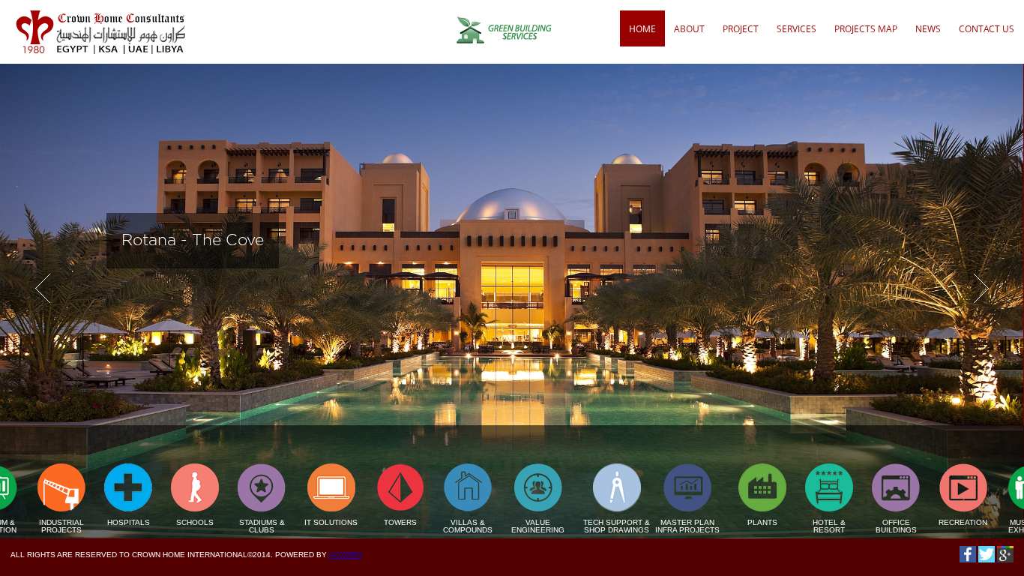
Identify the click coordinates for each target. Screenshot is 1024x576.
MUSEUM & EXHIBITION (986, 526)
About (689, 28)
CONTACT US (986, 28)
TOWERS (356, 522)
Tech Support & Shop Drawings (573, 526)
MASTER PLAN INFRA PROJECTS (644, 526)
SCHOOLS (151, 522)
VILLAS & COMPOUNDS (424, 526)
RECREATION (919, 522)
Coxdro (345, 554)
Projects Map (865, 28)
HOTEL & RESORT (785, 526)
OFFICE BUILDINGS (852, 526)
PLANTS (719, 522)
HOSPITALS (85, 522)
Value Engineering (494, 526)
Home (642, 28)
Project (741, 28)
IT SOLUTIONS (287, 522)
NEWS (928, 28)
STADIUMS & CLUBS (218, 526)
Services (796, 28)
